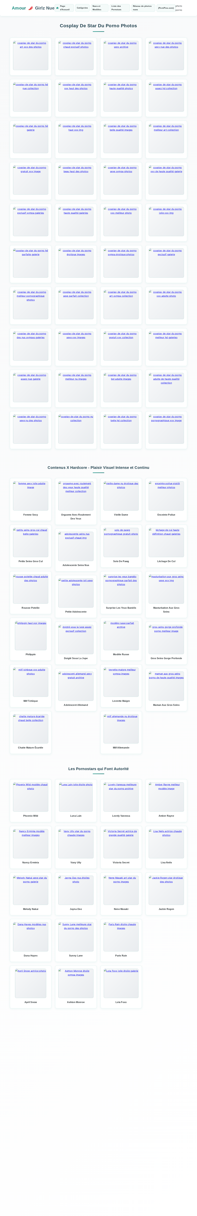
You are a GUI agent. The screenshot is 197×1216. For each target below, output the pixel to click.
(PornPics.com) (166, 8)
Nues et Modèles (97, 8)
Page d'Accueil (65, 8)
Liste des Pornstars (116, 8)
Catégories (82, 8)
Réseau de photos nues (142, 8)
